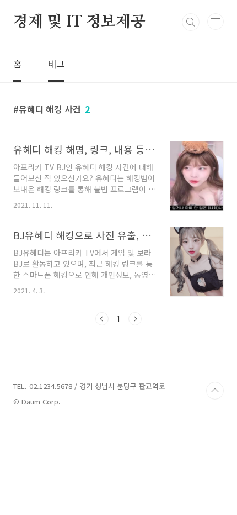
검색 (190, 22)
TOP (215, 391)
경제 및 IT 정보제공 (79, 22)
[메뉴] (215, 21)
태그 (56, 63)
